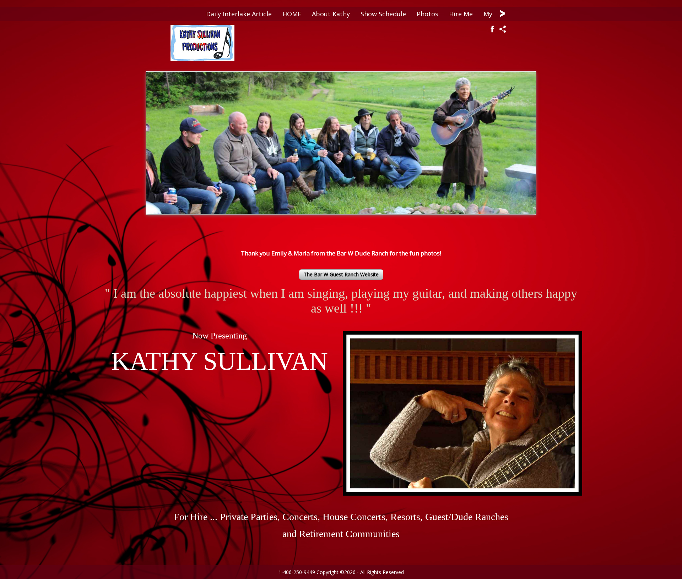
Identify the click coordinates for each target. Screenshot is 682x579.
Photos (427, 14)
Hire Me (461, 14)
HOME (291, 14)
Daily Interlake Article (239, 14)
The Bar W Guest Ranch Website (341, 274)
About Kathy (331, 14)
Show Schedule (383, 14)
